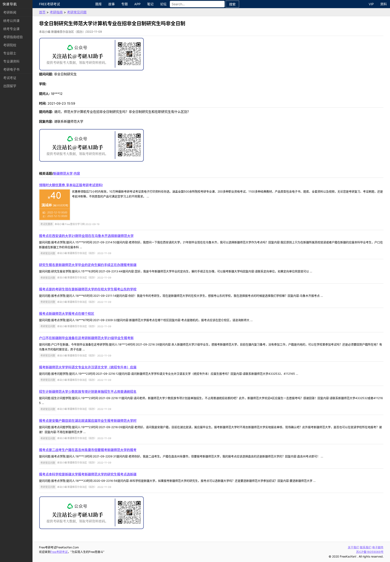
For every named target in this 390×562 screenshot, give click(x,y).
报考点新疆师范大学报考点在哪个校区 (66, 314)
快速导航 (10, 4)
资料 (383, 4)
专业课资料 (11, 61)
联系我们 (365, 547)
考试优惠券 (46, 224)
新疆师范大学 (63, 173)
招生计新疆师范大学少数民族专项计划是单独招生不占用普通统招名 (87, 392)
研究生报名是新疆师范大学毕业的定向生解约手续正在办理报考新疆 (87, 265)
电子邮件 (378, 547)
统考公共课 (11, 21)
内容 (77, 173)
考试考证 (9, 78)
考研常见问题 (77, 12)
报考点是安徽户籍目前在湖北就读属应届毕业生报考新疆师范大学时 (87, 421)
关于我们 (353, 547)
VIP (371, 4)
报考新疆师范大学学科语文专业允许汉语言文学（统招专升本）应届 (87, 367)
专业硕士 (9, 53)
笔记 (150, 4)
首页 (42, 12)
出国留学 (9, 86)
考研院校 (9, 45)
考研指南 (56, 12)
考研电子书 (11, 69)
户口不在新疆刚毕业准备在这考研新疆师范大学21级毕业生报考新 (86, 338)
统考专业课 (11, 29)
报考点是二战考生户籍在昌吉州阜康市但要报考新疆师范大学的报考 (87, 450)
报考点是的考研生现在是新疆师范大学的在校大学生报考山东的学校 (87, 289)
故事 (111, 4)
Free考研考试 (49, 4)
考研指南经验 (13, 37)
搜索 (232, 4)
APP (137, 4)
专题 (124, 4)
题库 (98, 4)
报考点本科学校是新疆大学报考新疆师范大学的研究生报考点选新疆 (87, 474)
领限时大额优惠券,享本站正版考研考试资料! (71, 185)
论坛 (163, 4)
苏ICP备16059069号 (370, 551)
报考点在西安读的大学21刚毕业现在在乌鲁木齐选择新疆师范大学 (86, 236)
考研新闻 (9, 12)
